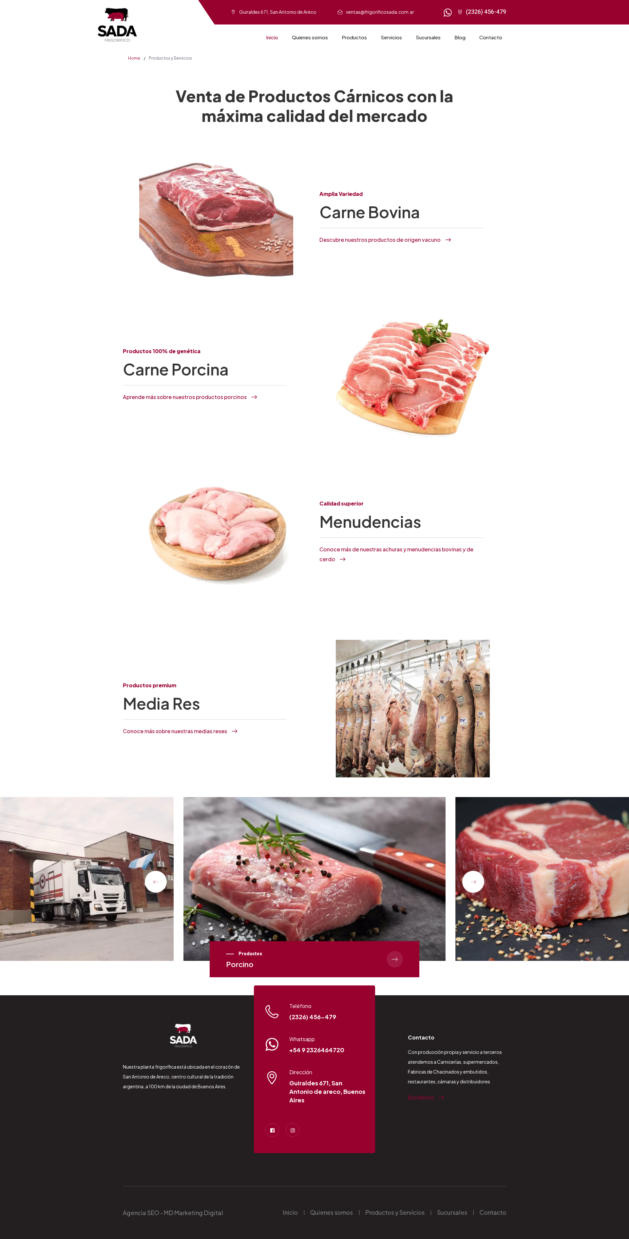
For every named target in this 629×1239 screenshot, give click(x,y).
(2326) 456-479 (486, 12)
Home (134, 58)
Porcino (240, 964)
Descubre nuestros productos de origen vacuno (380, 239)
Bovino (510, 974)
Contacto (490, 37)
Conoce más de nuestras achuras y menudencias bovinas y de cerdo (396, 554)
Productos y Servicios (395, 1212)
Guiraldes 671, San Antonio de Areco (277, 12)
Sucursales (428, 37)
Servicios (391, 37)
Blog (460, 37)
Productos (354, 37)
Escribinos (421, 1097)
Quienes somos (310, 37)
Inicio (272, 37)
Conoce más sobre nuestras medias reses (175, 731)
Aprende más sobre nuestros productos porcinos (185, 396)
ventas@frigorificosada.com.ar (380, 12)
